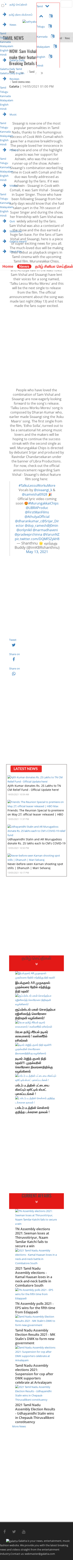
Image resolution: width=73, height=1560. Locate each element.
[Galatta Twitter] (14, 1532)
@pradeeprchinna (28, 534)
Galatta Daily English (12, 73)
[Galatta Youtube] (23, 1532)
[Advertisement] (36, 348)
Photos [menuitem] (13, 150)
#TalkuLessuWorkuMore (37, 485)
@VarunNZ (51, 534)
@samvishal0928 (34, 494)
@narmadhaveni (45, 530)
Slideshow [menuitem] (15, 231)
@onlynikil (24, 530)
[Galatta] (3, 260)
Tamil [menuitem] (3, 33)
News (24, 266)
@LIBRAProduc (37, 508)
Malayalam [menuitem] (6, 46)
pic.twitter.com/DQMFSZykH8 (37, 539)
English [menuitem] (4, 50)
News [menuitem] (12, 24)
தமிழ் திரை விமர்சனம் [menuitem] (20, 14)
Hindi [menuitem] (3, 54)
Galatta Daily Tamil (11, 69)
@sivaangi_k (43, 490)
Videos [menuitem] (13, 185)
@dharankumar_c (28, 521)
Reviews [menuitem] (14, 79)
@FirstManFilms (37, 512)
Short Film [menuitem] (15, 251)
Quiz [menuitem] (12, 221)
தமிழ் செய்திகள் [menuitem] (18, 4)
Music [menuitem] (13, 114)
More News (19, 1426)
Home (7, 266)
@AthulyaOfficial (37, 516)
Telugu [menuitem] (4, 37)
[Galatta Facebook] (4, 1532)
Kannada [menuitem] (5, 42)
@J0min (52, 525)
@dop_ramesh (36, 525)
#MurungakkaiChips (43, 503)
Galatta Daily (17, 60)
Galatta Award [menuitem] (18, 241)
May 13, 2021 (37, 551)
